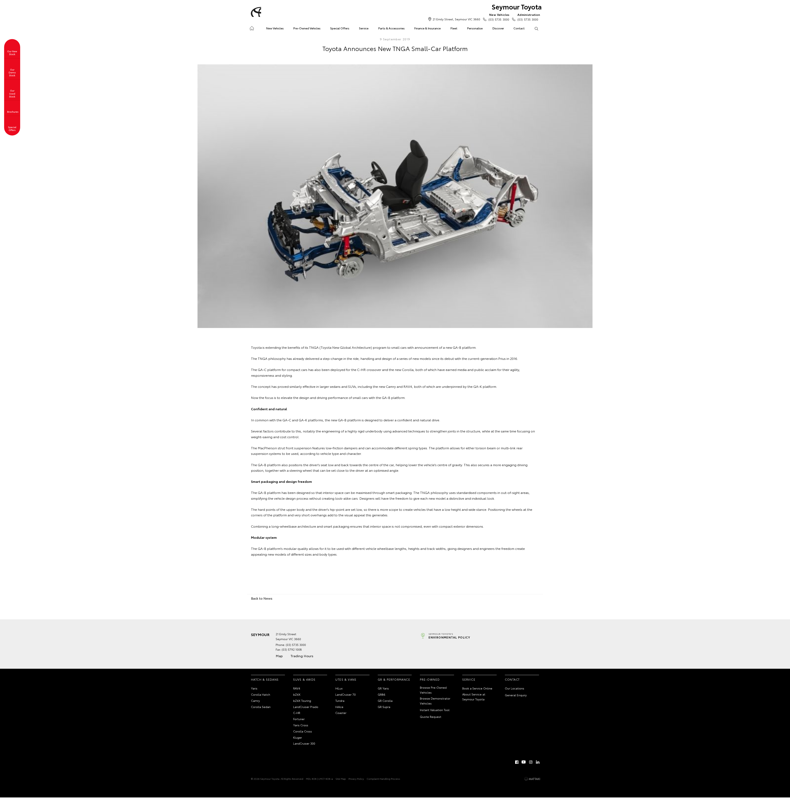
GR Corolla (385, 701)
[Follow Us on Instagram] (531, 762)
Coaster (340, 713)
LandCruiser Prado (305, 707)
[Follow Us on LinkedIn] (538, 762)
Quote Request (430, 717)
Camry (255, 701)
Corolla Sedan (261, 707)
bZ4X (296, 694)
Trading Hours (301, 655)
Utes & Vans (345, 679)
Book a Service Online (477, 688)
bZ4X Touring (302, 701)
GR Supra (384, 707)
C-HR (296, 713)
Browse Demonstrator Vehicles (435, 700)
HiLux (339, 688)
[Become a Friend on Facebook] (517, 762)
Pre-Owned (430, 679)
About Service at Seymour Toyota (473, 696)
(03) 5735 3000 (498, 17)
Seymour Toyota (517, 6)
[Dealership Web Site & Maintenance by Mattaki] (532, 779)
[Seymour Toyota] (255, 12)
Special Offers (339, 28)
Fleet (453, 28)
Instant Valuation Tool (435, 710)
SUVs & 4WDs (304, 679)
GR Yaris (383, 688)
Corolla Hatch (260, 694)
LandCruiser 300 (304, 743)
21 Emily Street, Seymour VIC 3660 (456, 19)
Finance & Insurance (427, 28)
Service (363, 28)
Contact (519, 28)
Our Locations (514, 688)
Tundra (339, 701)
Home (252, 27)
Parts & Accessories (391, 28)
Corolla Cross (302, 731)
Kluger (297, 737)
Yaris (254, 688)
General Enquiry (516, 695)
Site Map (341, 778)
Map (279, 655)
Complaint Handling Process (383, 778)
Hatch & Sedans (265, 679)
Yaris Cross (300, 725)
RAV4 (296, 688)
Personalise (475, 28)
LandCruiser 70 (345, 694)
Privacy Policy (356, 778)
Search (536, 28)
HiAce (339, 707)
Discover (498, 28)
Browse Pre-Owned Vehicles (433, 689)
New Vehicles (275, 28)
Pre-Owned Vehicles (307, 28)
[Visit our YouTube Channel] (524, 762)
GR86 (381, 694)
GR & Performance (394, 679)
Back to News (261, 598)
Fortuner (299, 719)
